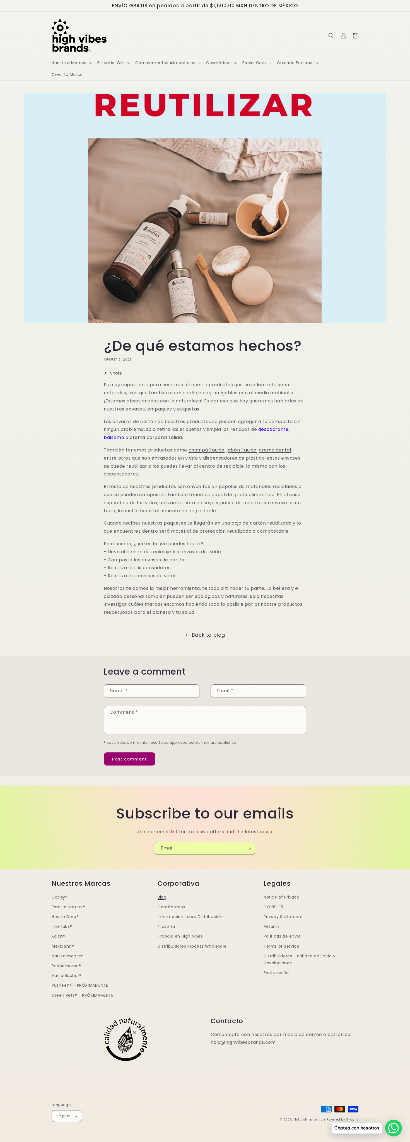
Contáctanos (171, 907)
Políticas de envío (282, 936)
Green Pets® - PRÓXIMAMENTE (83, 995)
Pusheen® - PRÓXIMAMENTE (80, 985)
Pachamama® (66, 966)
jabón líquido (242, 450)
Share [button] (116, 373)
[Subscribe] (249, 848)
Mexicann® (63, 946)
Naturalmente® (67, 956)
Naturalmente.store (310, 1119)
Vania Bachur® (67, 975)
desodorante (273, 429)
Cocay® (60, 897)
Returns (271, 926)
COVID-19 (273, 907)
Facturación (276, 973)
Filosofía (166, 926)
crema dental (275, 450)
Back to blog (208, 634)
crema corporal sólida (156, 437)
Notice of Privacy (281, 897)
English (64, 1116)
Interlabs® (62, 926)
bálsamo (114, 437)
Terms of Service (282, 946)
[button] (71, 63)
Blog (162, 897)
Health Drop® (65, 916)
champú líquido (207, 450)
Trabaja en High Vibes (180, 936)
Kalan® (59, 936)
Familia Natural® (68, 907)
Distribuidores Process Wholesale (192, 946)
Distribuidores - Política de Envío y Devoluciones (300, 959)
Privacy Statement (283, 916)
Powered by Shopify (342, 1119)
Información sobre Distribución (190, 916)
